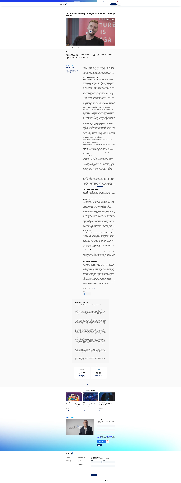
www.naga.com (97, 145)
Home (67, 7)
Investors (80, 461)
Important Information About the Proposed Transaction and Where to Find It (72, 71)
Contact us (80, 463)
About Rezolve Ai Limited (70, 67)
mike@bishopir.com (98, 375)
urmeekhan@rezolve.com (82, 375)
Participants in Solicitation (70, 74)
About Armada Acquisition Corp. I (71, 68)
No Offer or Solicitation (69, 72)
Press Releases (71, 7)
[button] (72, 47)
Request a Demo (81, 464)
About (79, 458)
